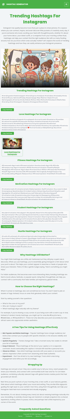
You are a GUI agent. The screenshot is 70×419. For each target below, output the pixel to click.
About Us (38, 416)
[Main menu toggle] (66, 4)
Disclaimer (29, 416)
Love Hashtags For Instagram (12, 153)
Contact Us (48, 416)
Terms (20, 416)
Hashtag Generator (17, 4)
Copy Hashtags (7, 109)
